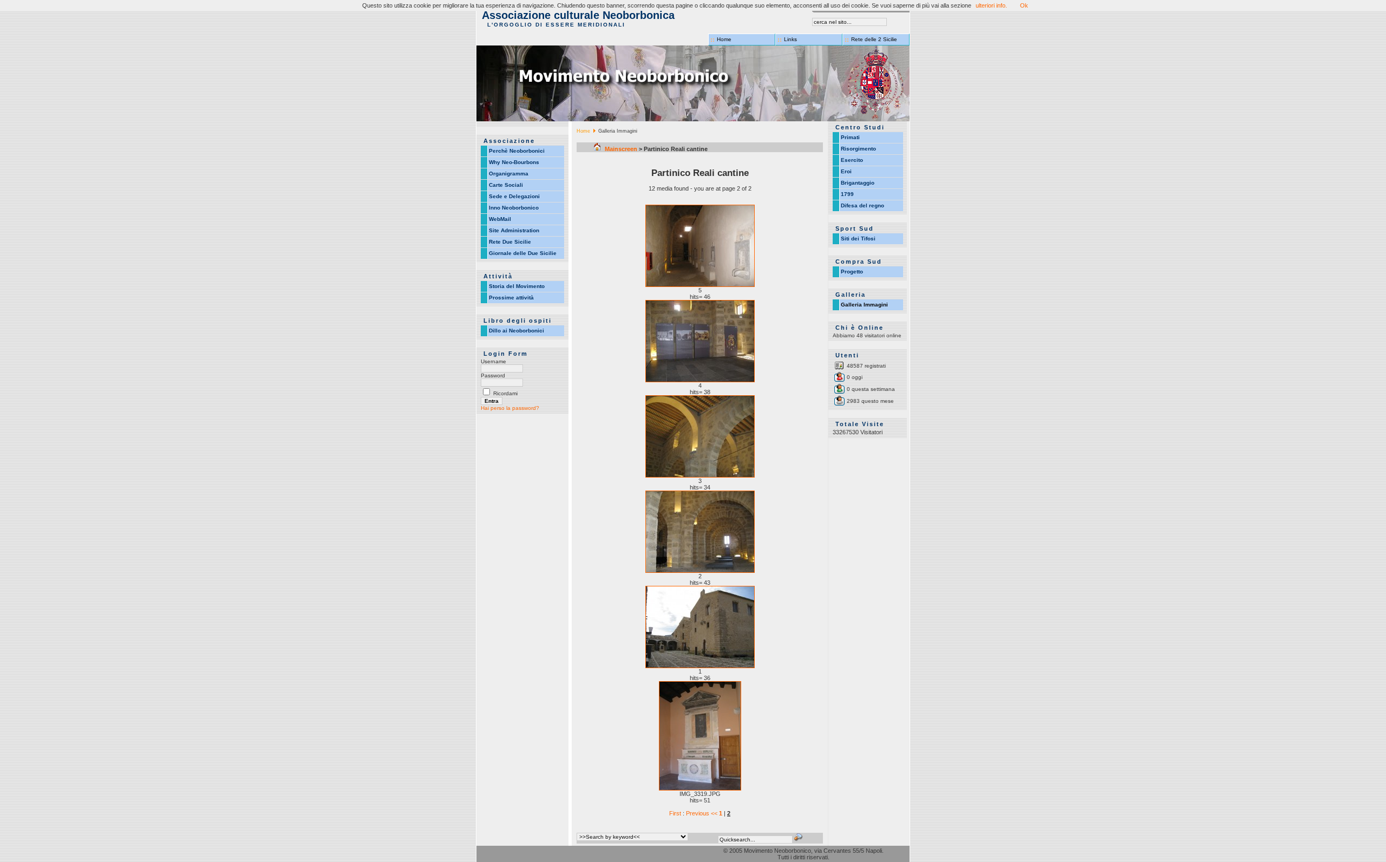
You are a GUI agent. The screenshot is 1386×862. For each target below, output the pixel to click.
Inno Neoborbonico (514, 208)
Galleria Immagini (864, 305)
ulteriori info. (991, 5)
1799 (847, 194)
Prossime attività (511, 298)
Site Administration (514, 230)
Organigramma (508, 174)
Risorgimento (858, 149)
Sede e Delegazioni (514, 196)
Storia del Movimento (517, 286)
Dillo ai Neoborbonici (516, 331)
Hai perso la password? (510, 408)
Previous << (702, 813)
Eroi (846, 171)
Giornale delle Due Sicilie (523, 253)
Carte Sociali (506, 185)
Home (724, 39)
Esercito (852, 160)
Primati (850, 137)
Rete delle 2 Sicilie (874, 39)
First (676, 813)
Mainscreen (620, 149)
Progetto (852, 272)
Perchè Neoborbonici (517, 151)
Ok (1024, 5)
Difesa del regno (862, 205)
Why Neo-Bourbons (514, 162)
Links (790, 39)
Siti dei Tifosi (858, 238)
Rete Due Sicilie (510, 242)
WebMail (500, 219)
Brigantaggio (857, 183)
